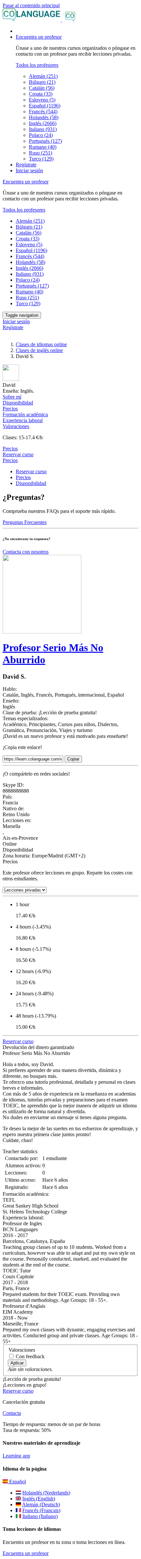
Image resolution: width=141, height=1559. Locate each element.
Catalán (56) (41, 88)
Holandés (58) (43, 117)
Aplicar (17, 1363)
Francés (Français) (41, 1510)
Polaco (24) (41, 135)
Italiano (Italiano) (40, 1516)
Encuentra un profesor (26, 1553)
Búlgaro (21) (42, 82)
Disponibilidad (31, 483)
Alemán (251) (43, 76)
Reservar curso (18, 454)
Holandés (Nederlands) (46, 1492)
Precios (10, 460)
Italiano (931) (43, 129)
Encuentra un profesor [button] (39, 37)
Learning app (16, 1455)
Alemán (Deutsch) (41, 1504)
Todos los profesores (37, 65)
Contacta (12, 1413)
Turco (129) (41, 158)
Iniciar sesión (29, 170)
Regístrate (26, 164)
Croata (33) (40, 94)
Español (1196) (44, 105)
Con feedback (30, 1356)
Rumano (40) (42, 147)
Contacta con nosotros (26, 551)
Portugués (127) (45, 141)
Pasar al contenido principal (31, 5)
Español (17, 1481)
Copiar (73, 759)
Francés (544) (43, 111)
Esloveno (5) (42, 100)
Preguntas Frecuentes (25, 522)
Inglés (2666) (42, 123)
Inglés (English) (38, 1498)
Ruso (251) (40, 153)
